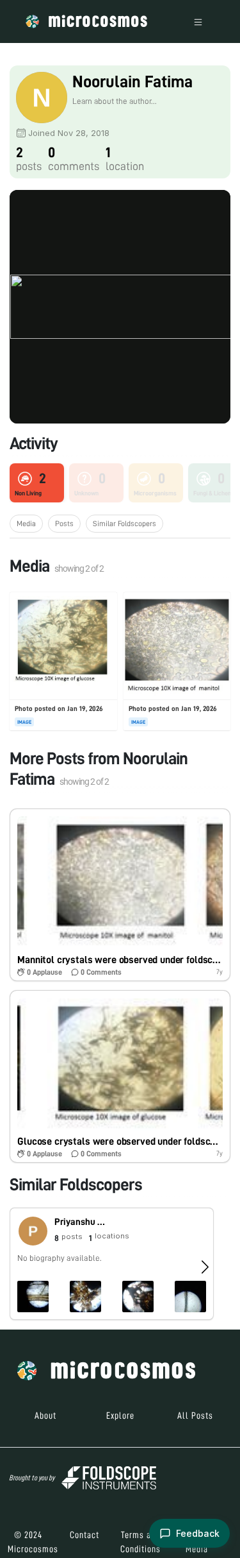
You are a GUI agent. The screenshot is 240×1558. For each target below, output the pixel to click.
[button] (120, 894)
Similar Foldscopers (124, 523)
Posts (64, 523)
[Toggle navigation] (198, 21)
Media (26, 523)
